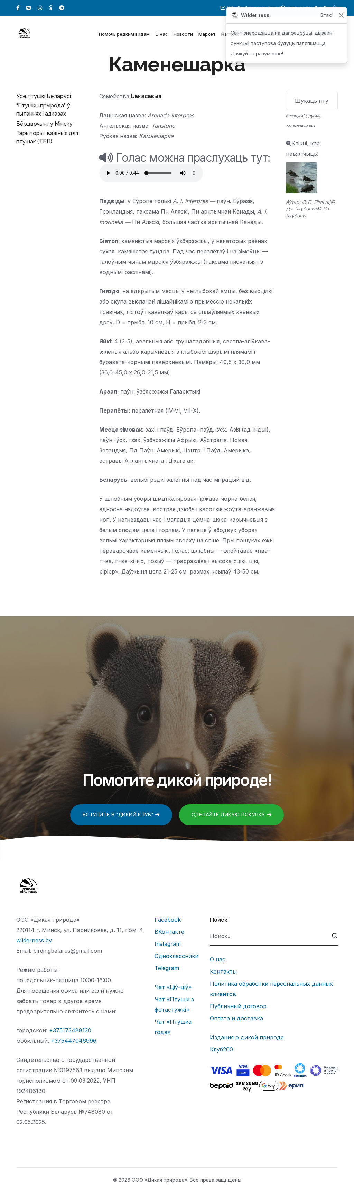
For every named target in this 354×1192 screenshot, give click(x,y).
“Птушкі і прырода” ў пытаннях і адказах (43, 109)
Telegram (167, 968)
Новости (183, 34)
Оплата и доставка (236, 1018)
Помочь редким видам (124, 34)
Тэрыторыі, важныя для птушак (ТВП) (47, 137)
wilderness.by (34, 940)
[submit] (335, 936)
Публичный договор (238, 1006)
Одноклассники (176, 955)
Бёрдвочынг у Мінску (44, 123)
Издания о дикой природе (247, 1037)
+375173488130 (70, 1030)
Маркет (207, 34)
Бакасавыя (146, 96)
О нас (161, 34)
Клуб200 (221, 1049)
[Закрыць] (341, 15)
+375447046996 (73, 1040)
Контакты (223, 971)
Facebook (168, 919)
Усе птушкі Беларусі (43, 96)
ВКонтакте (169, 931)
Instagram (168, 943)
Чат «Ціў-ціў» (173, 987)
